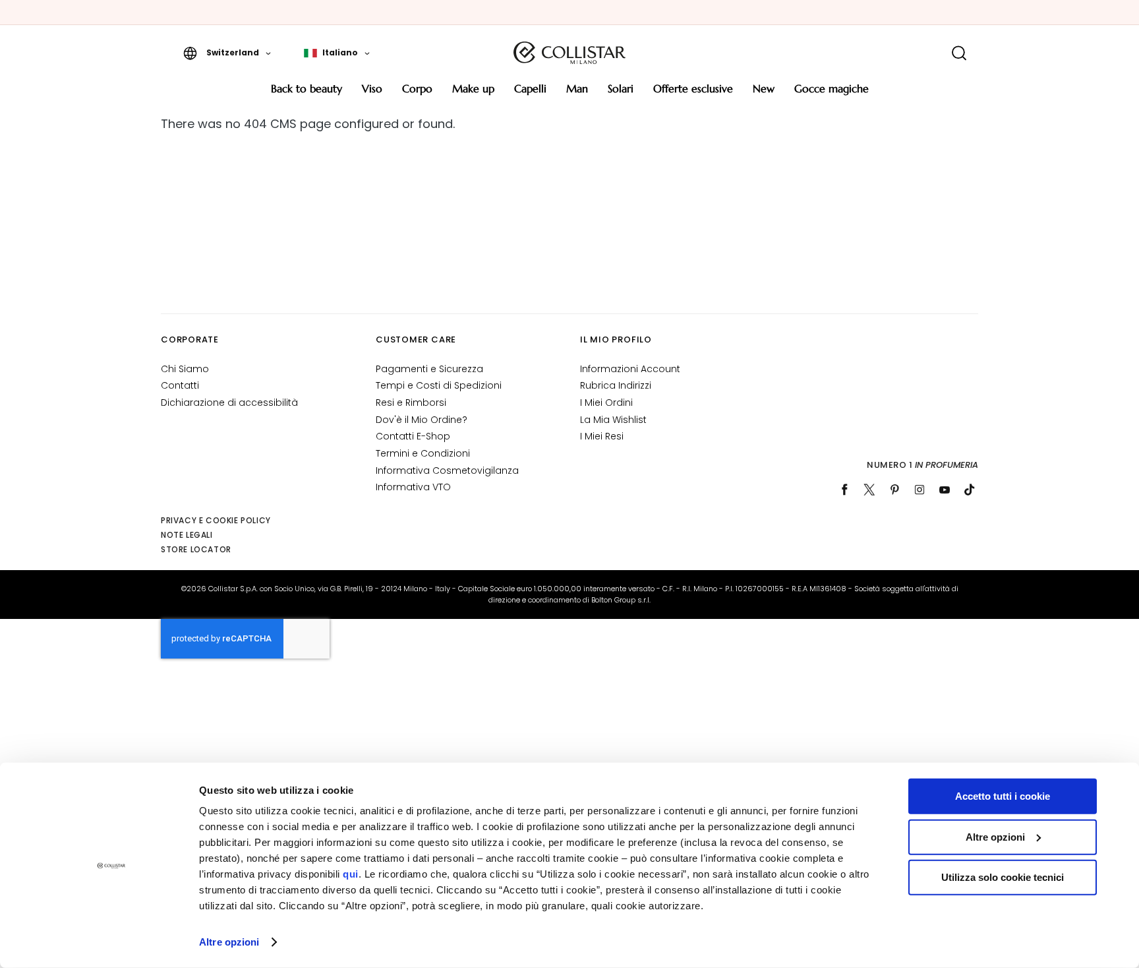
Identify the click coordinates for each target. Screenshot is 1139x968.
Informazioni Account (630, 368)
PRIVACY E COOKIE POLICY (216, 520)
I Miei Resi (602, 436)
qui (351, 874)
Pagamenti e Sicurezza (429, 368)
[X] (869, 489)
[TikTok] (969, 489)
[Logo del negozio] (569, 53)
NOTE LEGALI (187, 534)
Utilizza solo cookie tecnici (1002, 877)
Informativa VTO (413, 487)
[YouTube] (944, 489)
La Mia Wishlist (613, 419)
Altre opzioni (229, 942)
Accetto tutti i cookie (1002, 796)
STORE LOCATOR (196, 549)
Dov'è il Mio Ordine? (421, 419)
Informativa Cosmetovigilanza (447, 470)
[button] (227, 52)
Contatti (180, 385)
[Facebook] (844, 489)
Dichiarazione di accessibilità (229, 402)
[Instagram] (919, 489)
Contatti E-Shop (413, 436)
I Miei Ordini (606, 402)
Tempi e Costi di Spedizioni (439, 385)
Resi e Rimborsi (411, 402)
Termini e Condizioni (423, 453)
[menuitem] (306, 93)
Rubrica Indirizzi (615, 385)
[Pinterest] (894, 489)
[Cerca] (958, 53)
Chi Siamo (185, 368)
